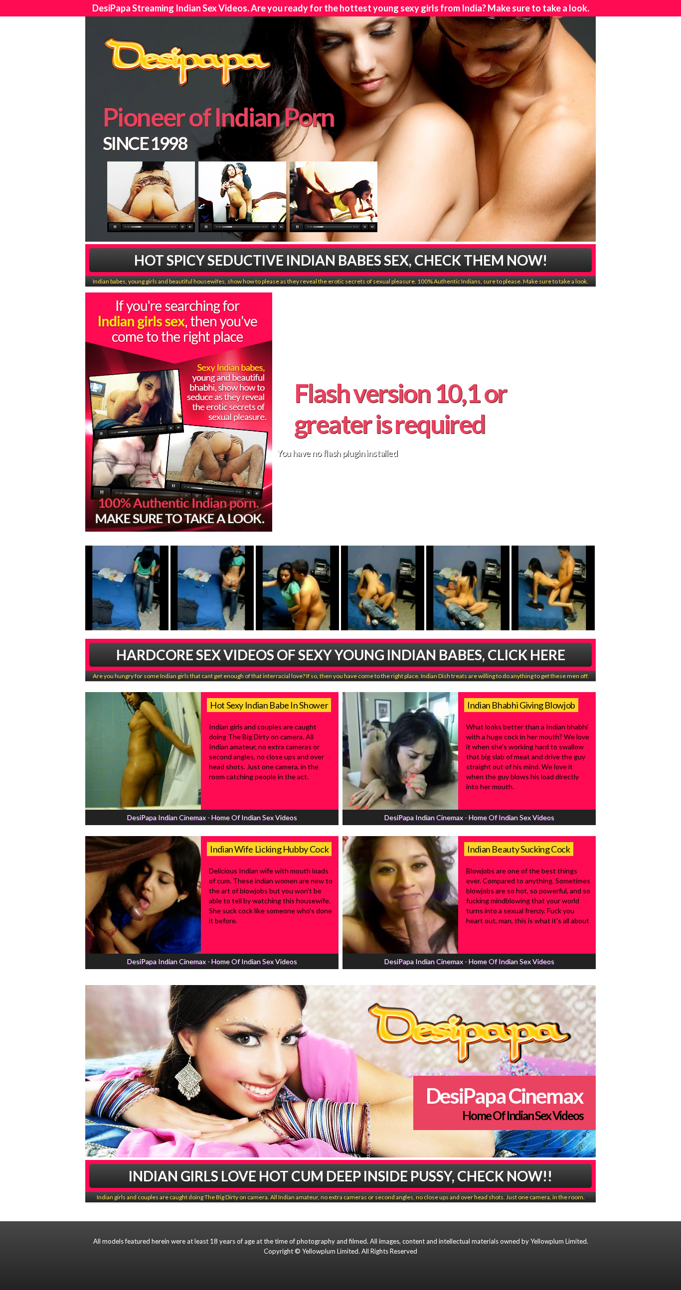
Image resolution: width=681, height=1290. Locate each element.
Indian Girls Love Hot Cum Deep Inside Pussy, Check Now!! (340, 1175)
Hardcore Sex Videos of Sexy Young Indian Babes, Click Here (340, 654)
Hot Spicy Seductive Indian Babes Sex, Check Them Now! (340, 260)
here (493, 448)
